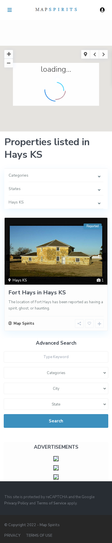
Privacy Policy (16, 503)
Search (56, 421)
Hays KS (20, 280)
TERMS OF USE (39, 535)
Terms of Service (51, 503)
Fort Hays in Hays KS (37, 292)
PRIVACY (12, 535)
